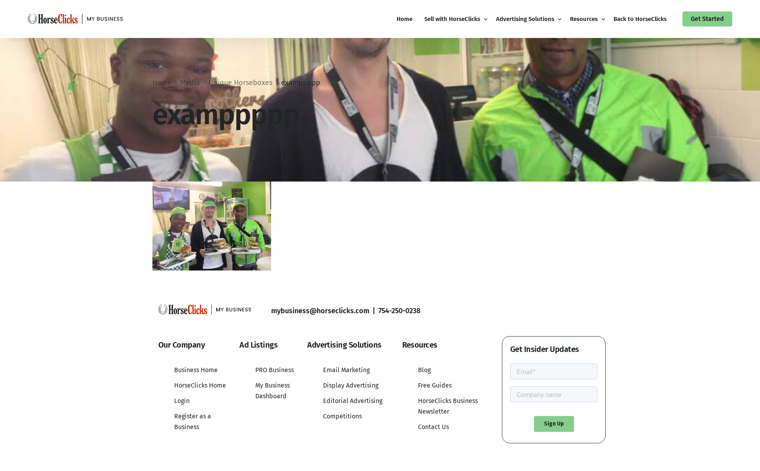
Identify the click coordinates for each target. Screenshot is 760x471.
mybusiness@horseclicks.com (320, 310)
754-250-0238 (399, 310)
